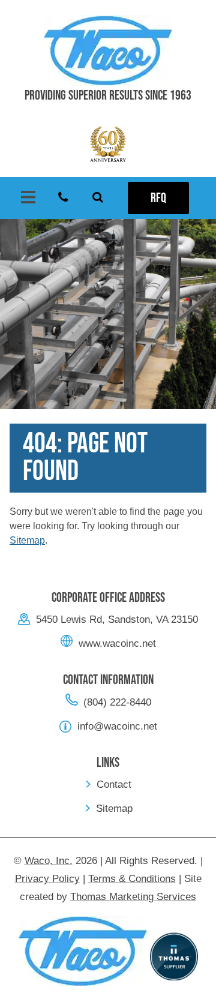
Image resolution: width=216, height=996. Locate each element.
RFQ (158, 198)
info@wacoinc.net (117, 726)
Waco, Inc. (49, 860)
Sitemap (27, 540)
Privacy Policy (47, 878)
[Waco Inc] (108, 50)
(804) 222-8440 (117, 702)
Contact (114, 784)
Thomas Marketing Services (133, 896)
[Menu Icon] (28, 198)
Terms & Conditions (132, 878)
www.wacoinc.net (117, 643)
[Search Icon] (98, 198)
